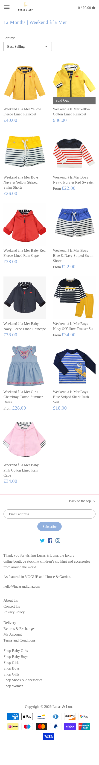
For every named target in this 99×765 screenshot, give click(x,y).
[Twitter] (42, 540)
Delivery (9, 623)
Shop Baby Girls (15, 651)
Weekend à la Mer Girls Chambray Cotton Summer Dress (23, 397)
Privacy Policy (14, 612)
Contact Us (11, 606)
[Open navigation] (6, 7)
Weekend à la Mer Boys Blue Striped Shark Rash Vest (71, 397)
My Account (12, 634)
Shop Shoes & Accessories (22, 680)
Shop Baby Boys (15, 657)
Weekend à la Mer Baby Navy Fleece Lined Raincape (24, 326)
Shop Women (13, 686)
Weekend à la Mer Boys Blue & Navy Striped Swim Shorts (73, 255)
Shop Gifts (11, 674)
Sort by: (9, 38)
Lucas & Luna (62, 707)
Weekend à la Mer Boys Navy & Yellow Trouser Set (73, 326)
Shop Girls (11, 662)
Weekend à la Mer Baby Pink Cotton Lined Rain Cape (21, 470)
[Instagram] (57, 540)
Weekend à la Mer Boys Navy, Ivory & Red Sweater (73, 179)
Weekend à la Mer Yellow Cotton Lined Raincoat (71, 111)
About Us (10, 600)
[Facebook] (50, 540)
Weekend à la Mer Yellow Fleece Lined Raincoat (22, 111)
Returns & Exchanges (19, 629)
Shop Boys (11, 668)
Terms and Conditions (19, 640)
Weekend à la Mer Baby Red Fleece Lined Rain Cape (24, 252)
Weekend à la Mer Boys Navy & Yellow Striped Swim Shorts (20, 182)
